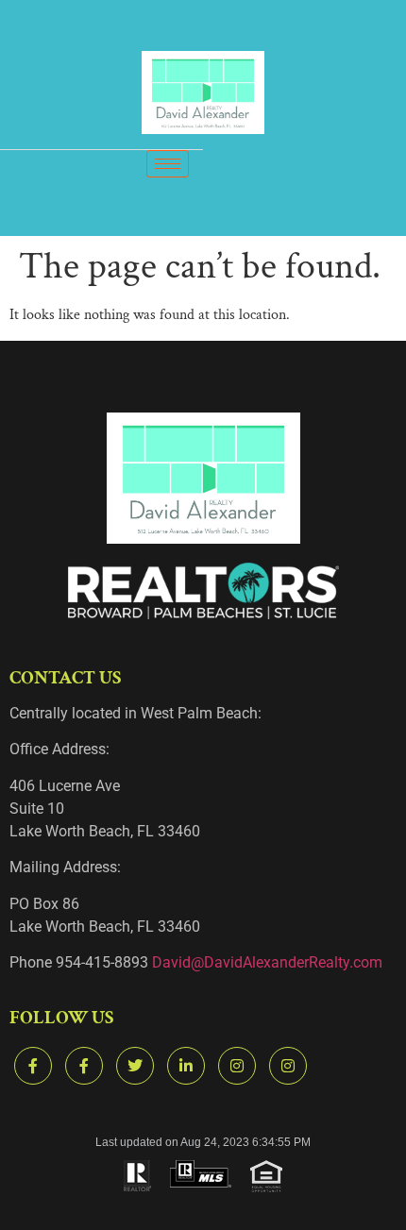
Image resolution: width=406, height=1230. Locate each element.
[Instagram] (237, 1066)
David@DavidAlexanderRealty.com (267, 962)
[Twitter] (135, 1066)
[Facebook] (33, 1066)
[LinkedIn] (186, 1066)
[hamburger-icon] (167, 163)
